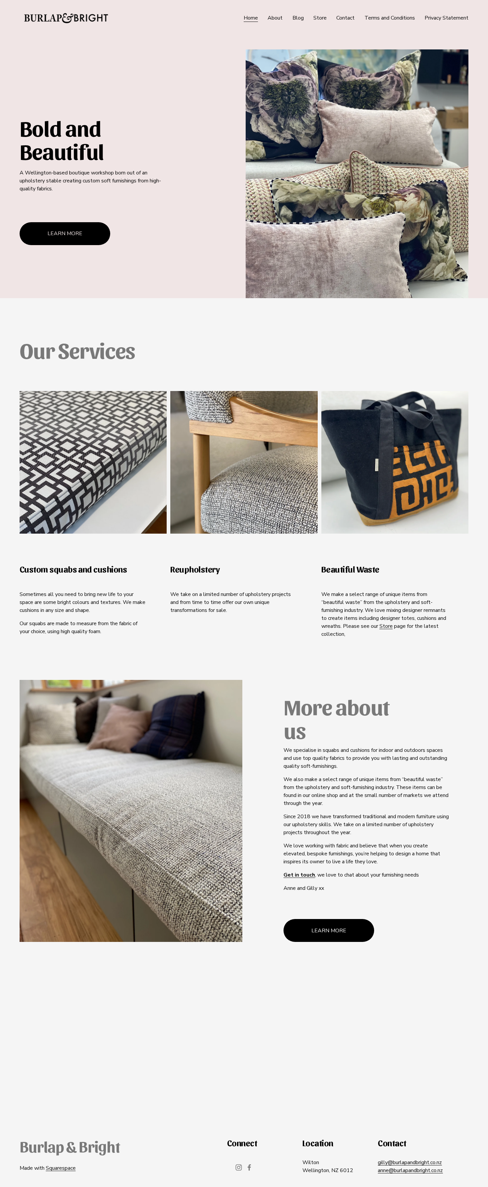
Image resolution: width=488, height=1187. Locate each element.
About (275, 18)
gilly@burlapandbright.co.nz (410, 1162)
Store (320, 18)
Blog (298, 18)
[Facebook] (249, 1167)
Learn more (64, 233)
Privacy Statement (446, 18)
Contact (345, 18)
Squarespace (61, 1168)
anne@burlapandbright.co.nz (410, 1170)
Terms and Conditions (390, 18)
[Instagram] (238, 1167)
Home (251, 18)
